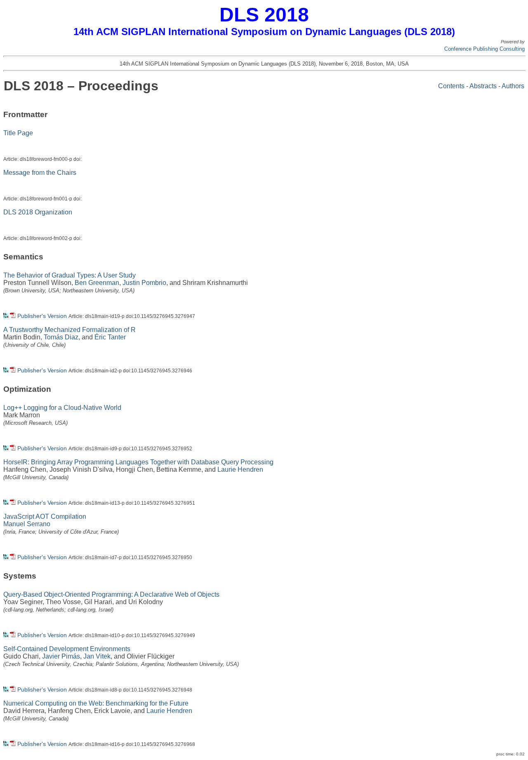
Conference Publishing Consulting (484, 49)
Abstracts (483, 85)
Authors (513, 85)
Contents (451, 85)
